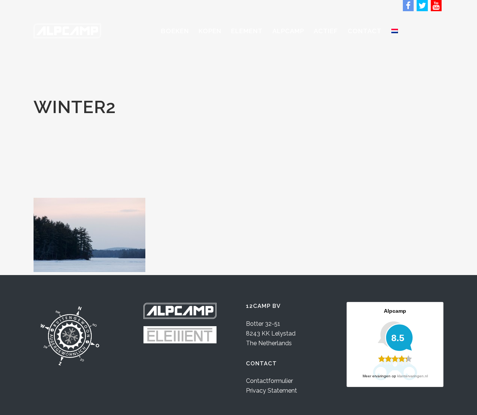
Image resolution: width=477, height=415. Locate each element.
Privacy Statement (271, 390)
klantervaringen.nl (412, 376)
